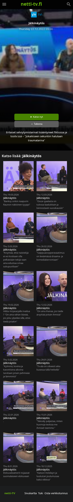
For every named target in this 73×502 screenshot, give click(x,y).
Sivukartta (30, 493)
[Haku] (68, 4)
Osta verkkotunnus (56, 493)
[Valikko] (4, 4)
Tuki (40, 493)
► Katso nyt (36, 116)
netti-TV (9, 493)
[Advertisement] (36, 71)
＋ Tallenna (36, 124)
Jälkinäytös (31, 155)
